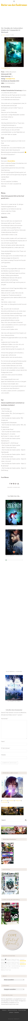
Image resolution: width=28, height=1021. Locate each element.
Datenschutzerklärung (12, 1010)
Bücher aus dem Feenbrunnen (14, 5)
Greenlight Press (5, 68)
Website (3, 755)
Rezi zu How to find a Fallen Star (12, 967)
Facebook (11, 800)
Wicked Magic (8, 969)
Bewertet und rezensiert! (14, 487)
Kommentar (4, 718)
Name (3, 741)
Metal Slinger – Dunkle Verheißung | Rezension (15, 965)
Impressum (4, 1010)
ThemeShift (16, 1018)
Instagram (18, 800)
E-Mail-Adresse (5, 748)
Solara (3, 34)
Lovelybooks (4, 802)
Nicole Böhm (11, 161)
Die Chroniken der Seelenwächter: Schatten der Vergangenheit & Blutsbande (12, 30)
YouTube (4, 800)
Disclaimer (16, 1012)
